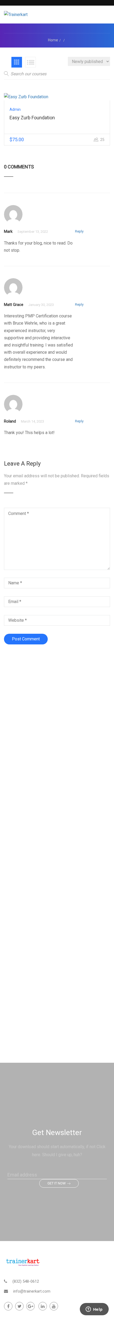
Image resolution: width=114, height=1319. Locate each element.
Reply (79, 231)
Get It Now (56, 1183)
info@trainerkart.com (31, 1291)
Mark (8, 231)
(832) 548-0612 (25, 1281)
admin (15, 109)
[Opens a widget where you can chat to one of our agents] (94, 1309)
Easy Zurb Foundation (32, 117)
